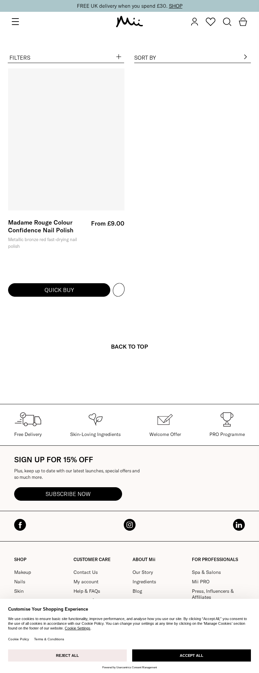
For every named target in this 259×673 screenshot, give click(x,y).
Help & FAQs (87, 591)
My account (86, 582)
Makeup (22, 572)
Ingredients (144, 582)
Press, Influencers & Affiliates (213, 594)
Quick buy (59, 290)
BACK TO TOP (129, 346)
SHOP (175, 6)
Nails (19, 582)
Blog (137, 591)
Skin (19, 591)
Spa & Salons (206, 572)
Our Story (143, 572)
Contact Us (86, 572)
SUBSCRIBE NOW (68, 494)
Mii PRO (200, 582)
